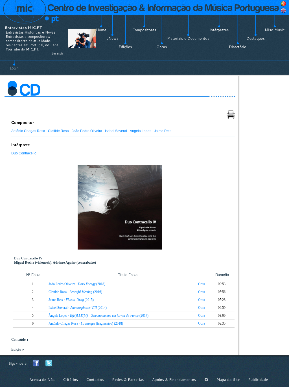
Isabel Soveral (116, 131)
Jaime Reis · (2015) (71, 300)
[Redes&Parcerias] (128, 379)
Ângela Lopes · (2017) (98, 316)
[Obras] (161, 47)
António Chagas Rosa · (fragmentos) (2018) (86, 323)
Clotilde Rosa (58, 131)
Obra (201, 284)
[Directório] (237, 47)
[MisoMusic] (275, 30)
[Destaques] (255, 38)
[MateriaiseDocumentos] (188, 38)
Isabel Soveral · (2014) (78, 308)
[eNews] (112, 38)
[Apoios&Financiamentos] (174, 379)
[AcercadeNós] (42, 379)
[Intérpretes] (219, 30)
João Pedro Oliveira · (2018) (77, 284)
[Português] (283, 3)
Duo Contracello (23, 153)
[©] (206, 379)
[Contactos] (95, 379)
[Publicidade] (258, 379)
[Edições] (125, 47)
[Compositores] (144, 30)
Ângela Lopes (140, 131)
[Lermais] (58, 53)
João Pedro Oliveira (87, 131)
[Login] (14, 65)
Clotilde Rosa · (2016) (75, 292)
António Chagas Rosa (28, 131)
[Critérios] (70, 379)
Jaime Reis (162, 131)
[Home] (101, 30)
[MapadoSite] (228, 379)
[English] (283, 10)
